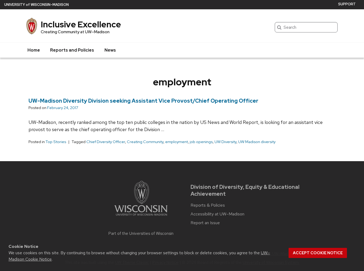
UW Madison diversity (257, 141)
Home (33, 50)
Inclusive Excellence (81, 24)
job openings (201, 141)
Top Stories (56, 141)
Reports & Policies (208, 205)
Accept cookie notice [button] (318, 253)
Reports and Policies (72, 50)
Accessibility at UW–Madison (217, 214)
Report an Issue (205, 223)
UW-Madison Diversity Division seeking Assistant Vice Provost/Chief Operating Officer (143, 100)
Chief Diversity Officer (105, 141)
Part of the (140, 233)
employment (176, 141)
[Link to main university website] (141, 216)
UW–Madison (36, 4)
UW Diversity (225, 141)
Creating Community (145, 141)
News (110, 50)
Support (347, 4)
